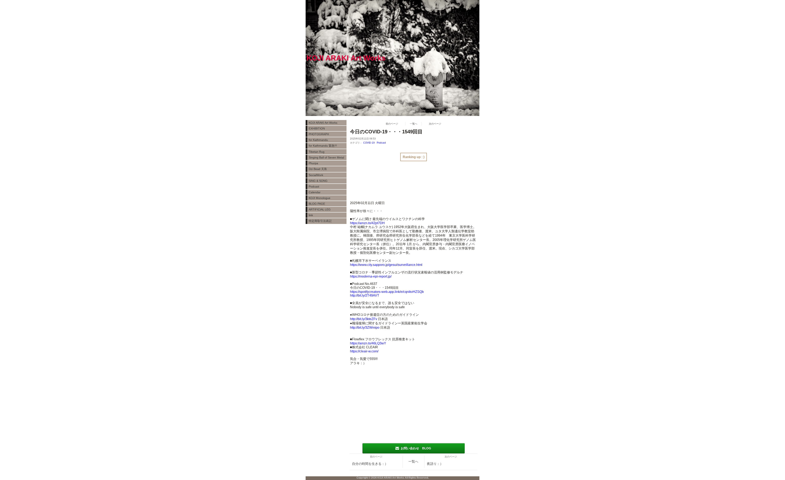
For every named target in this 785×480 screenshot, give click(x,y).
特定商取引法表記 (320, 221)
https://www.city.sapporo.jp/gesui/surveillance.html (386, 264)
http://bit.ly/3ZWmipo (364, 327)
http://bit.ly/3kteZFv (363, 319)
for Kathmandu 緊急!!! (323, 145)
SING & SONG (318, 180)
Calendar (315, 192)
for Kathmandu (318, 140)
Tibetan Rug (316, 151)
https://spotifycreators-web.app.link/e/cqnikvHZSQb (387, 291)
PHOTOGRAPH (319, 134)
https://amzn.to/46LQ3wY (368, 343)
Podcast (381, 142)
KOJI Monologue (319, 198)
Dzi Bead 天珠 (318, 169)
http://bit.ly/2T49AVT (364, 295)
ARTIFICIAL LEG (320, 209)
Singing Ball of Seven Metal (326, 157)
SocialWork (316, 175)
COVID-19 (369, 142)
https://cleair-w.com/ (364, 351)
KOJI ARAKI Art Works (323, 122)
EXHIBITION (317, 128)
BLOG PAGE (317, 203)
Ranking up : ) (413, 157)
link (311, 215)
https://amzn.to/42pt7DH (367, 223)
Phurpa (313, 163)
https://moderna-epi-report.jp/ (370, 276)
